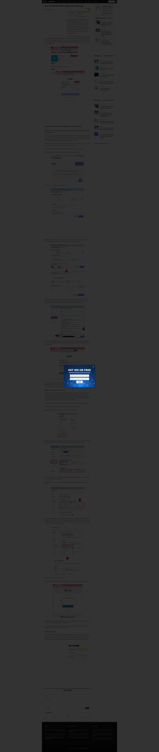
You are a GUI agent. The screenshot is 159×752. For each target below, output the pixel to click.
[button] (93, 366)
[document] (79, 376)
